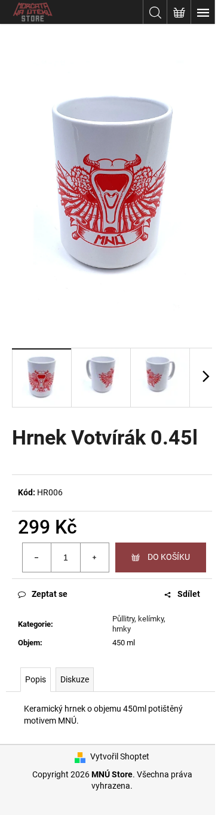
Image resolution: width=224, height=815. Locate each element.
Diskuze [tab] (74, 679)
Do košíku (169, 557)
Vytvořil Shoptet (119, 756)
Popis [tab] (35, 679)
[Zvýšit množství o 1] (94, 557)
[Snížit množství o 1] (37, 557)
